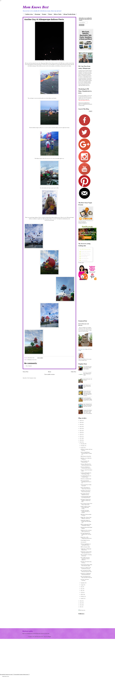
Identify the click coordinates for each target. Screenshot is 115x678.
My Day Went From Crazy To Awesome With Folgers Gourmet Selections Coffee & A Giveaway (87, 393)
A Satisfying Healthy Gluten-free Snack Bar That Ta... (86, 497)
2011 (81, 606)
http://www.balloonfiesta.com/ (64, 218)
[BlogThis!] (39, 358)
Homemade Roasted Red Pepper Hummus (86, 528)
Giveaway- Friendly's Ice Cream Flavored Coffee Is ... (86, 467)
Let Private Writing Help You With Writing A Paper (86, 473)
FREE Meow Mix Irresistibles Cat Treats (86, 515)
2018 (81, 436)
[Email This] (37, 358)
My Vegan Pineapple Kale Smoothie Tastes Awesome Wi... (86, 534)
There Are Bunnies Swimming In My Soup (86, 555)
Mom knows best (5, 676)
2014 (81, 600)
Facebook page (51, 220)
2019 (81, 434)
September (83, 582)
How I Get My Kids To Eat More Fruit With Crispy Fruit (86, 577)
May (82, 590)
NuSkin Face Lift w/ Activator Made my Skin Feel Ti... (86, 531)
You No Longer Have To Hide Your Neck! (86, 485)
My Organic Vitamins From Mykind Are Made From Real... (86, 500)
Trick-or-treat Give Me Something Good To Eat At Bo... (86, 481)
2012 (81, 604)
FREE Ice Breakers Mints (85, 546)
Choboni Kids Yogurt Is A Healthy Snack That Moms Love (86, 521)
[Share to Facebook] (41, 358)
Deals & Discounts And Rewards (83, 324)
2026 (81, 420)
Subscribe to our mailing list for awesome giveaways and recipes (85, 19)
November (83, 445)
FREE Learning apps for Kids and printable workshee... (86, 525)
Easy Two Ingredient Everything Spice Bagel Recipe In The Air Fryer (87, 399)
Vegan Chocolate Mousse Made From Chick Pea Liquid (86, 565)
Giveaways (37, 14)
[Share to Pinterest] (42, 358)
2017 (81, 438)
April (82, 592)
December (83, 443)
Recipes (44, 14)
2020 (81, 432)
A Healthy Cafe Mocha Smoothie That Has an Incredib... (85, 511)
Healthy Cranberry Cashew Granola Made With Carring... (85, 507)
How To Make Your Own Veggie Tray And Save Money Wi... (85, 558)
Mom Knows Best (36, 6)
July (82, 586)
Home (49, 372)
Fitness (50, 14)
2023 (81, 426)
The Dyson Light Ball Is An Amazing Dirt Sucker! (86, 544)
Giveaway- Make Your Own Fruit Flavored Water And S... (86, 464)
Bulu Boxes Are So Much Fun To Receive (86, 458)
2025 (81, 422)
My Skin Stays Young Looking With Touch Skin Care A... (86, 552)
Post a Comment (29, 365)
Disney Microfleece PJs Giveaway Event (85, 461)
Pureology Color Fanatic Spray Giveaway (86, 562)
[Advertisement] (85, 300)
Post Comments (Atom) (32, 378)
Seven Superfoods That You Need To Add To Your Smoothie (87, 367)
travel (35, 359)
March (82, 594)
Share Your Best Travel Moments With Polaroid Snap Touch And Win (87, 405)
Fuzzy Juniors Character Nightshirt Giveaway (85, 494)
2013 (81, 602)
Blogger (49, 636)
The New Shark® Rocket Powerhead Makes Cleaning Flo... (86, 453)
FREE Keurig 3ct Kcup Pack (86, 456)
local (33, 359)
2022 (81, 428)
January (82, 598)
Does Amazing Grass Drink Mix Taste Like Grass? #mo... (86, 571)
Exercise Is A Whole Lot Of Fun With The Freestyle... (86, 568)
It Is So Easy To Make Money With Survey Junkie (87, 374)
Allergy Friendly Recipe (69, 14)
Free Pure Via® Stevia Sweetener (85, 580)
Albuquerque (29, 359)
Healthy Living (29, 14)
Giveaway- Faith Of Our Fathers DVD (86, 470)
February (82, 596)
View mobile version (49, 374)
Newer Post (25, 372)
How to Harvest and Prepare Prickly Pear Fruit (87, 386)
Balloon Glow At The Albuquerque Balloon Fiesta (86, 538)
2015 (81, 442)
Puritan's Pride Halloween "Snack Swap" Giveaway (86, 488)
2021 (81, 430)
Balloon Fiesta (57, 14)
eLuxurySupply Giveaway (85, 540)
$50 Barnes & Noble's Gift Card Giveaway (86, 450)
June (82, 588)
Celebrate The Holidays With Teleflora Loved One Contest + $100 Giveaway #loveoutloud (87, 412)
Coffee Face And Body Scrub (86, 478)
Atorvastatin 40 (83, 542)
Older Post (73, 372)
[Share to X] (40, 358)
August (82, 584)
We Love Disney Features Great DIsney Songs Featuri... (86, 504)
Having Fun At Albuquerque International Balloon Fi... (86, 574)
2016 (81, 440)
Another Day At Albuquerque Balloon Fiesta (86, 549)
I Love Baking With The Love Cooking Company (86, 476)
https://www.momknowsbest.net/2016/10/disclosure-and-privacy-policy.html (35, 633)
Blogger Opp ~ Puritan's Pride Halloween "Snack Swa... (86, 518)
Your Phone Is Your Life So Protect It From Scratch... (86, 491)
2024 (81, 424)
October (82, 447)
